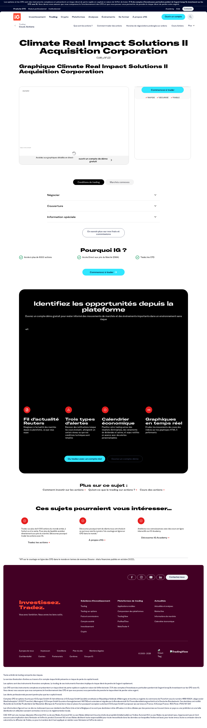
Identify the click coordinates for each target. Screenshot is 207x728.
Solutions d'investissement (95, 601)
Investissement (37, 17)
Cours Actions (178, 25)
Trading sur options (89, 611)
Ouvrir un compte (173, 17)
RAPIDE (151, 97)
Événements (108, 17)
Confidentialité (25, 656)
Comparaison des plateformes (130, 611)
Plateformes (78, 17)
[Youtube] (151, 577)
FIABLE (176, 97)
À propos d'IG (140, 17)
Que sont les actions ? (83, 25)
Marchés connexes (119, 182)
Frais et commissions (89, 616)
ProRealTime (123, 621)
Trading (53, 17)
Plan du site (78, 651)
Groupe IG (88, 656)
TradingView (123, 616)
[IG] (17, 17)
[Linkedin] (160, 577)
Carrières (73, 656)
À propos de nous (26, 651)
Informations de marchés (165, 616)
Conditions (61, 651)
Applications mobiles (126, 606)
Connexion (188, 9)
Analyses (93, 17)
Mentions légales (96, 651)
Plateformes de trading (130, 601)
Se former (124, 17)
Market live (159, 611)
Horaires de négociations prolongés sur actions (146, 25)
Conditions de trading (89, 182)
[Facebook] (132, 577)
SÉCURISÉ (164, 97)
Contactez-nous (177, 577)
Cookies (41, 656)
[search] (190, 17)
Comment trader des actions (109, 25)
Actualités (160, 601)
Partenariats (57, 656)
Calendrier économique (164, 621)
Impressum (45, 651)
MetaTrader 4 (123, 626)
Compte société (87, 621)
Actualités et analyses (163, 606)
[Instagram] (141, 577)
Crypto (65, 17)
